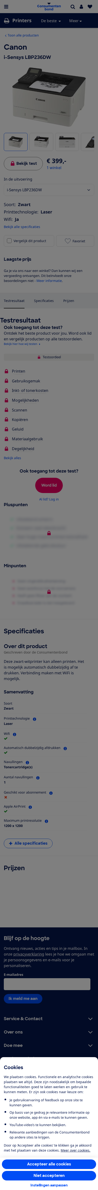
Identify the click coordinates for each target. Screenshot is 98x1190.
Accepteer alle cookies (49, 1164)
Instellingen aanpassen (49, 1185)
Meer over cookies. (75, 1150)
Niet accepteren (49, 1175)
